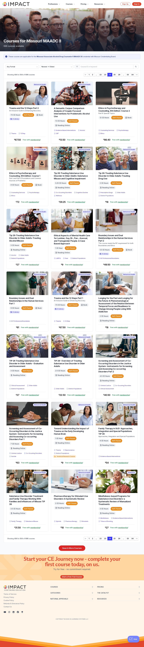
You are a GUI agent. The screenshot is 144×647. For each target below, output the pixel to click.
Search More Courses (72, 548)
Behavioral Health (40, 84)
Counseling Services (107, 130)
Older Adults (121, 192)
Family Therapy (16, 521)
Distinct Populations (107, 196)
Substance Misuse (32, 521)
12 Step (22, 133)
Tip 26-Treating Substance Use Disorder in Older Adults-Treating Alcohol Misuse (25, 238)
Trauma (13, 133)
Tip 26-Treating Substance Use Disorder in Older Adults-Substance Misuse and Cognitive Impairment (71, 176)
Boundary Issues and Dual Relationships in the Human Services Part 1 (26, 301)
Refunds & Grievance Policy (14, 603)
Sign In (137, 4)
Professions (53, 4)
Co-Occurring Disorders (64, 192)
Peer (66, 258)
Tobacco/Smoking (106, 521)
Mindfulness (104, 518)
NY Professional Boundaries (109, 258)
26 (119, 75)
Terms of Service (10, 594)
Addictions (86, 212)
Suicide (13, 456)
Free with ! (32, 140)
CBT (58, 133)
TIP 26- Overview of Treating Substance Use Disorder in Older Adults (69, 363)
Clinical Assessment (18, 385)
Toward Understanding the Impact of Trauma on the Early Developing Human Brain (71, 431)
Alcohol (82, 130)
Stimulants (84, 521)
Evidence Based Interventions (66, 130)
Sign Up (125, 4)
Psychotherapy (123, 130)
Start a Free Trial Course (72, 577)
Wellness (59, 196)
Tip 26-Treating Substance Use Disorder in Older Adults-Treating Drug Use (114, 176)
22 (101, 75)
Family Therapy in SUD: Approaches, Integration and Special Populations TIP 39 (115, 431)
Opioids (58, 521)
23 (105, 75)
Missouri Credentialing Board (105, 56)
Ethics (102, 133)
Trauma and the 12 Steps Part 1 (68, 298)
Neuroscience (69, 450)
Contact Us (8, 607)
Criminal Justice (105, 385)
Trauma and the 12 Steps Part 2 (24, 108)
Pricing (83, 4)
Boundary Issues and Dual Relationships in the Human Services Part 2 (115, 238)
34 (132, 75)
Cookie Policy (9, 600)
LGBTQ (58, 258)
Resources (98, 4)
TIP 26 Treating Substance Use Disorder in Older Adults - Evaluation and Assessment (26, 363)
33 (128, 75)
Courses (69, 4)
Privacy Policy (9, 597)
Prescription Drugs (106, 192)
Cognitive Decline (82, 192)
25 (115, 75)
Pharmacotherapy (71, 521)
